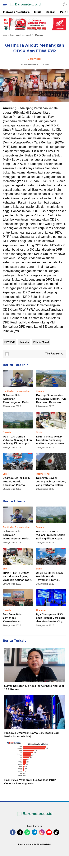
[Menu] (4, 4)
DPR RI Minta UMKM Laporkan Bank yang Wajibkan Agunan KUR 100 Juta (50, 442)
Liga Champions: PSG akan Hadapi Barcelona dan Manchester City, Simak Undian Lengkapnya (50, 621)
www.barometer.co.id (17, 35)
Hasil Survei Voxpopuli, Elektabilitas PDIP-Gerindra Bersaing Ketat (30, 781)
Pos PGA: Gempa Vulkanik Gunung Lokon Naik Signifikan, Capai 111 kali (17, 442)
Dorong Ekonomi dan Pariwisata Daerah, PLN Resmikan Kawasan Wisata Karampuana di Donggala (51, 401)
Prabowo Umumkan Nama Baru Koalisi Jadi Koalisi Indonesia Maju (31, 734)
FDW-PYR (9, 342)
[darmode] (65, 4)
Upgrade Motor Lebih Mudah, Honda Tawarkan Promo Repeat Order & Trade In (17, 484)
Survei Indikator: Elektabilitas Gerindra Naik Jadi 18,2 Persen (34, 687)
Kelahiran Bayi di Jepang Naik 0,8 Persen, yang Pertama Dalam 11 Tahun (51, 483)
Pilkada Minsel (41, 342)
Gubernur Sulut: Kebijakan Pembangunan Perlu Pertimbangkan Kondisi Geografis (17, 401)
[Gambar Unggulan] (34, 101)
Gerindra (24, 342)
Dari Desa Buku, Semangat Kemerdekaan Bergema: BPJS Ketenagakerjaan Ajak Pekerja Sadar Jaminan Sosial (17, 625)
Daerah (39, 35)
